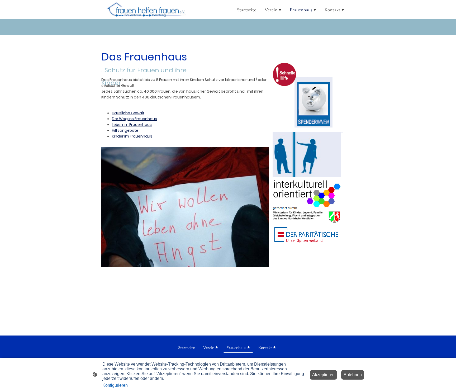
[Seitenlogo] (146, 9)
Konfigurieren (115, 385)
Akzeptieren (323, 374)
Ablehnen (353, 374)
